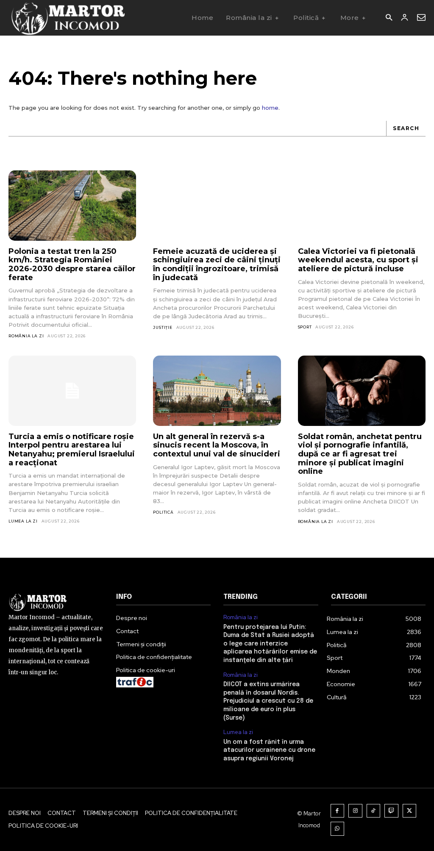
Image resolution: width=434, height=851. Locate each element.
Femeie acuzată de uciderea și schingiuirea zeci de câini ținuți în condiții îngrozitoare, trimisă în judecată (217, 264)
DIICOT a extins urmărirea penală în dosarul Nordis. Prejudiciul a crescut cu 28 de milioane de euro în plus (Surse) (268, 700)
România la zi (26, 336)
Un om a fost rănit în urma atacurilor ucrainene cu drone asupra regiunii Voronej (269, 750)
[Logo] (67, 18)
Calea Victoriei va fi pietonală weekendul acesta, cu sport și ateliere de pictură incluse (358, 260)
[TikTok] (374, 811)
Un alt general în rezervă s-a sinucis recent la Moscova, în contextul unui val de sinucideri (216, 445)
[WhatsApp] (338, 829)
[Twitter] (410, 811)
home (270, 107)
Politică (163, 512)
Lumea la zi (23, 521)
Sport (305, 327)
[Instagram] (355, 811)
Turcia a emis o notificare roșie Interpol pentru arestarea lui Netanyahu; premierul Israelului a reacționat (71, 449)
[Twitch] (391, 811)
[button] (389, 18)
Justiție (162, 327)
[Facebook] (338, 811)
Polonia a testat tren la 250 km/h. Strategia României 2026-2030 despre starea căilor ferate (72, 264)
